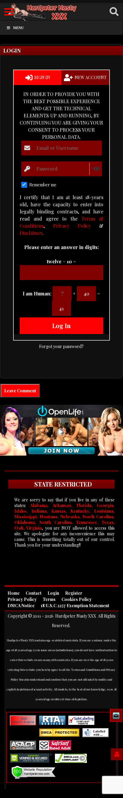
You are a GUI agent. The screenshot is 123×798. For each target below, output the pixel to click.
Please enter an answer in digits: (61, 247)
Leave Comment (20, 391)
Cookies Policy (76, 599)
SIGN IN (41, 77)
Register (73, 593)
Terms (49, 599)
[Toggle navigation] (9, 12)
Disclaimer (31, 233)
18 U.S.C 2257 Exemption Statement (75, 605)
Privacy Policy (72, 226)
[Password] (27, 169)
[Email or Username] (27, 148)
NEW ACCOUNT (90, 77)
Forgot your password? (61, 346)
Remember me (42, 185)
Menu (18, 27)
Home (13, 593)
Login (53, 593)
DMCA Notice (21, 605)
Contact (33, 593)
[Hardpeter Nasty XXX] (61, 12)
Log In (61, 326)
